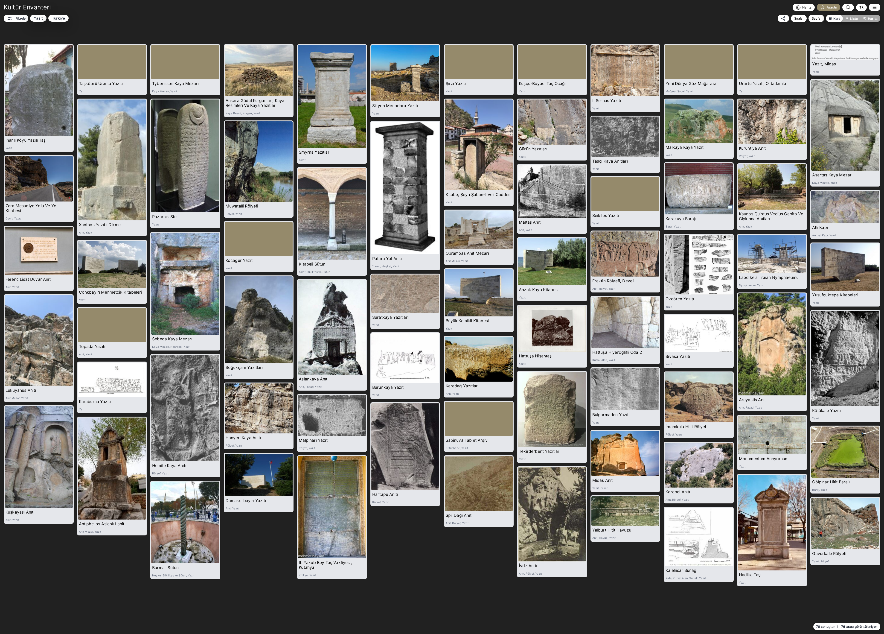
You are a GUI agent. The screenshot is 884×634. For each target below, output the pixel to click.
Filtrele (20, 18)
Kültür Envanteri (27, 7)
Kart (836, 18)
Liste (854, 18)
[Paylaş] (783, 18)
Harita (873, 18)
